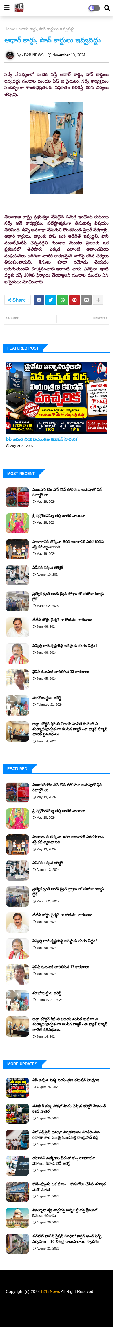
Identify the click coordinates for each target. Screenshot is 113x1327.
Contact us (58, 1301)
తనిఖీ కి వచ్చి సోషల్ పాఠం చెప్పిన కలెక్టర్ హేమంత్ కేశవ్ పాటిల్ (69, 1108)
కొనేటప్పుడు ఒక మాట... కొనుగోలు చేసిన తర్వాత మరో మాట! (69, 1186)
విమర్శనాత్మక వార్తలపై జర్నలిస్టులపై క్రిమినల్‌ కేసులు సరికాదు (64, 1212)
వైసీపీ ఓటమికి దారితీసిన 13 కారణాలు (60, 672)
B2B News (50, 1291)
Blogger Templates (53, 1309)
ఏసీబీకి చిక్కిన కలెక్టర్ (47, 567)
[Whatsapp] (62, 300)
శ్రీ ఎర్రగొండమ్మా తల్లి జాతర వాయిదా (58, 515)
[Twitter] (50, 300)
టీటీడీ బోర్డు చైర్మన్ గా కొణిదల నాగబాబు (62, 620)
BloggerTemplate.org (56, 1315)
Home (9, 29)
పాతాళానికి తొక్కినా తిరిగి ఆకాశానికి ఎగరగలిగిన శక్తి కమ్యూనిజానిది (68, 544)
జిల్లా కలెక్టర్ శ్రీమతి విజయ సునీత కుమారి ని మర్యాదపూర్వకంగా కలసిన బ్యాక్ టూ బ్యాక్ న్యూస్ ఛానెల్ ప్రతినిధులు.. (69, 729)
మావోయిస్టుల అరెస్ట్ (46, 698)
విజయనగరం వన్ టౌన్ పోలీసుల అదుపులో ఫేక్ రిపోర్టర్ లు (67, 492)
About (36, 1301)
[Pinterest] (74, 300)
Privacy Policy (87, 1301)
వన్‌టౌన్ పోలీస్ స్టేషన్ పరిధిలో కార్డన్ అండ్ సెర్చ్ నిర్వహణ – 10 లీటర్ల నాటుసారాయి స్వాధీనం (66, 1238)
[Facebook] (39, 300)
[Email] (86, 300)
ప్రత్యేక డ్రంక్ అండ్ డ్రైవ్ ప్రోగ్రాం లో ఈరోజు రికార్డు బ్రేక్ (68, 596)
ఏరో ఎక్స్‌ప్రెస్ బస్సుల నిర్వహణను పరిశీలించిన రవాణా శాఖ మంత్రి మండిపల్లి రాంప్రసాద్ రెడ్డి (66, 1134)
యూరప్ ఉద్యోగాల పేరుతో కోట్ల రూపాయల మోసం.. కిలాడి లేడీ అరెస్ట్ (63, 1160)
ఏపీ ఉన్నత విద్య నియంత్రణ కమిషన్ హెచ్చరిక (41, 439)
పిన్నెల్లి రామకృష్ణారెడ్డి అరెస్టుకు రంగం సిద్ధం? (65, 646)
